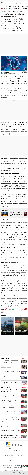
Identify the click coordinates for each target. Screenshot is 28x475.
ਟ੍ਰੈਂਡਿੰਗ (19, 6)
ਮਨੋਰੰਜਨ (23, 6)
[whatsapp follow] (13, 309)
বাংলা (20, 1)
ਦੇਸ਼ (13, 6)
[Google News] (9, 309)
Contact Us (6, 453)
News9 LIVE (16, 467)
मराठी (14, 1)
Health (9, 11)
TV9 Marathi (15, 462)
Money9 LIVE (23, 467)
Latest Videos (5, 387)
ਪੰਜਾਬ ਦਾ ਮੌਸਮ (4, 8)
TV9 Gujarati (17, 465)
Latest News (5, 358)
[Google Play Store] (9, 449)
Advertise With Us (19, 453)
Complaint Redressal (10, 455)
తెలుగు (11, 1)
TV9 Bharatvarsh (7, 462)
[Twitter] (15, 445)
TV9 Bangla (11, 465)
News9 (4, 1)
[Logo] (2, 3)
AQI (17, 3)
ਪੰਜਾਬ (4, 6)
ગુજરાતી (17, 1)
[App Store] (17, 451)
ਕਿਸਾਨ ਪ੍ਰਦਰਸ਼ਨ (24, 8)
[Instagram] (18, 445)
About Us (12, 453)
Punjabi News (4, 11)
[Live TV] (22, 3)
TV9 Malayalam (5, 467)
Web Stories (5, 315)
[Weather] (15, 3)
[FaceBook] (12, 445)
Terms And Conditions (13, 457)
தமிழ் (23, 1)
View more (23, 358)
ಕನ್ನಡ (8, 1)
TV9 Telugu (21, 462)
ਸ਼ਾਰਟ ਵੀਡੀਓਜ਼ (9, 6)
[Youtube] (6, 309)
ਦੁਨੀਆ (16, 6)
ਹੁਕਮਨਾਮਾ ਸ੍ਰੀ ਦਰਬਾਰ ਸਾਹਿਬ (14, 8)
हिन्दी (1, 1)
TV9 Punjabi (6, 72)
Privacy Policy (18, 455)
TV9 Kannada (5, 465)
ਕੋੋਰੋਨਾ (2, 312)
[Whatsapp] (19, 3)
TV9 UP (11, 467)
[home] (1, 6)
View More (23, 315)
